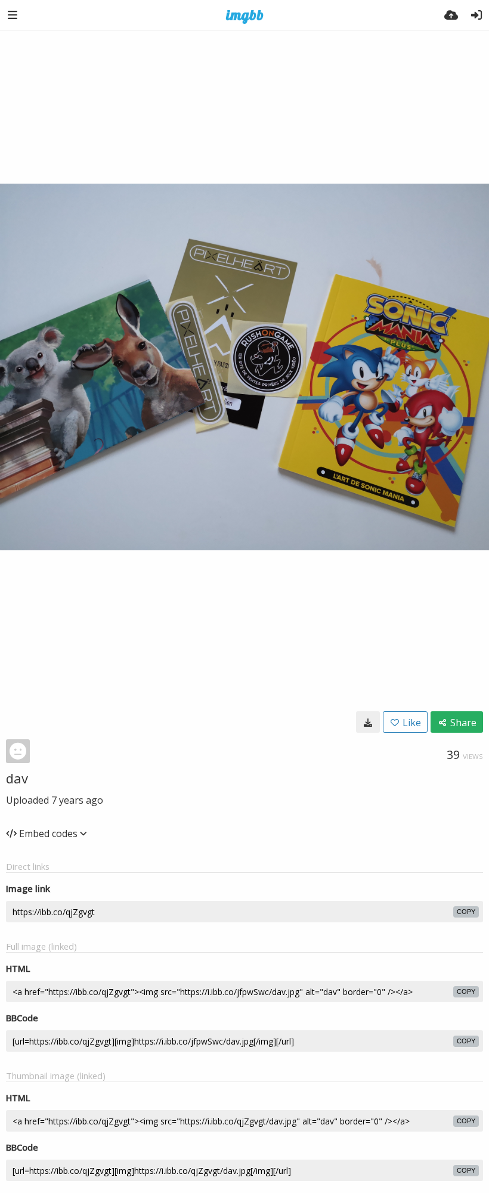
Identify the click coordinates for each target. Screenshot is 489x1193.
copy (466, 911)
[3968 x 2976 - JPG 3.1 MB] (368, 722)
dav (17, 778)
